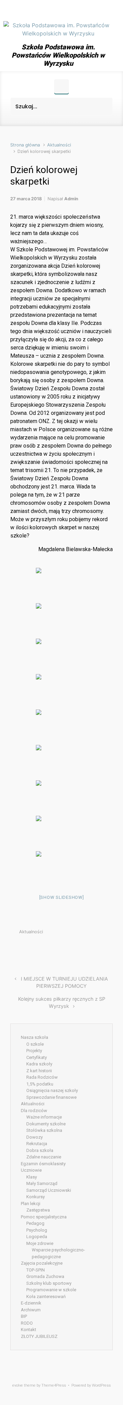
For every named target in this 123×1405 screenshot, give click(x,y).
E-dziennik (31, 1303)
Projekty (34, 1050)
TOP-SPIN (35, 1270)
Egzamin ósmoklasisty (43, 1163)
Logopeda (36, 1236)
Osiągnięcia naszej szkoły (52, 1090)
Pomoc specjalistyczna (44, 1216)
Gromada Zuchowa (45, 1276)
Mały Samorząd (41, 1183)
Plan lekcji (30, 1203)
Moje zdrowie (39, 1243)
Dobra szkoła (39, 1150)
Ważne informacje (44, 1117)
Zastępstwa (38, 1210)
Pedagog (35, 1223)
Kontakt (28, 1329)
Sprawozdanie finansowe (51, 1097)
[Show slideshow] (61, 897)
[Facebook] (58, 9)
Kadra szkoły (39, 1063)
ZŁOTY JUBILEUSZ (39, 1336)
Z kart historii (39, 1070)
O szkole (35, 1044)
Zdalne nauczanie (43, 1156)
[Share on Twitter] (69, 948)
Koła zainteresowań (46, 1296)
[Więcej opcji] (109, 948)
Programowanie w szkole (51, 1289)
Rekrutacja (36, 1143)
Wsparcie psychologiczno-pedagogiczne (58, 1253)
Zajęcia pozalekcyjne (42, 1263)
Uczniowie (31, 1170)
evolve (17, 1385)
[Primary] (61, 86)
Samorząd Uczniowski (48, 1190)
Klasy (31, 1177)
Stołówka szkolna (44, 1130)
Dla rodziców (34, 1110)
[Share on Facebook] (79, 948)
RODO (27, 1323)
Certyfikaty (36, 1057)
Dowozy (34, 1137)
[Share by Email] (99, 948)
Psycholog (36, 1230)
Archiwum (31, 1309)
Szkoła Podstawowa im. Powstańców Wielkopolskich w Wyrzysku (58, 55)
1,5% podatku (39, 1084)
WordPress (101, 1385)
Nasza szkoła (34, 1037)
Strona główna (25, 144)
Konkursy (35, 1196)
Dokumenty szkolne (46, 1123)
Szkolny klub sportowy (48, 1283)
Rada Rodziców (42, 1077)
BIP (24, 1316)
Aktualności (59, 144)
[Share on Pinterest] (89, 948)
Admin (71, 198)
